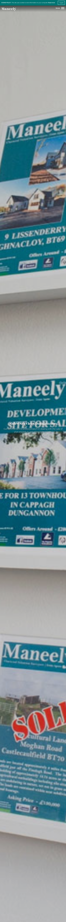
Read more (51, 2)
